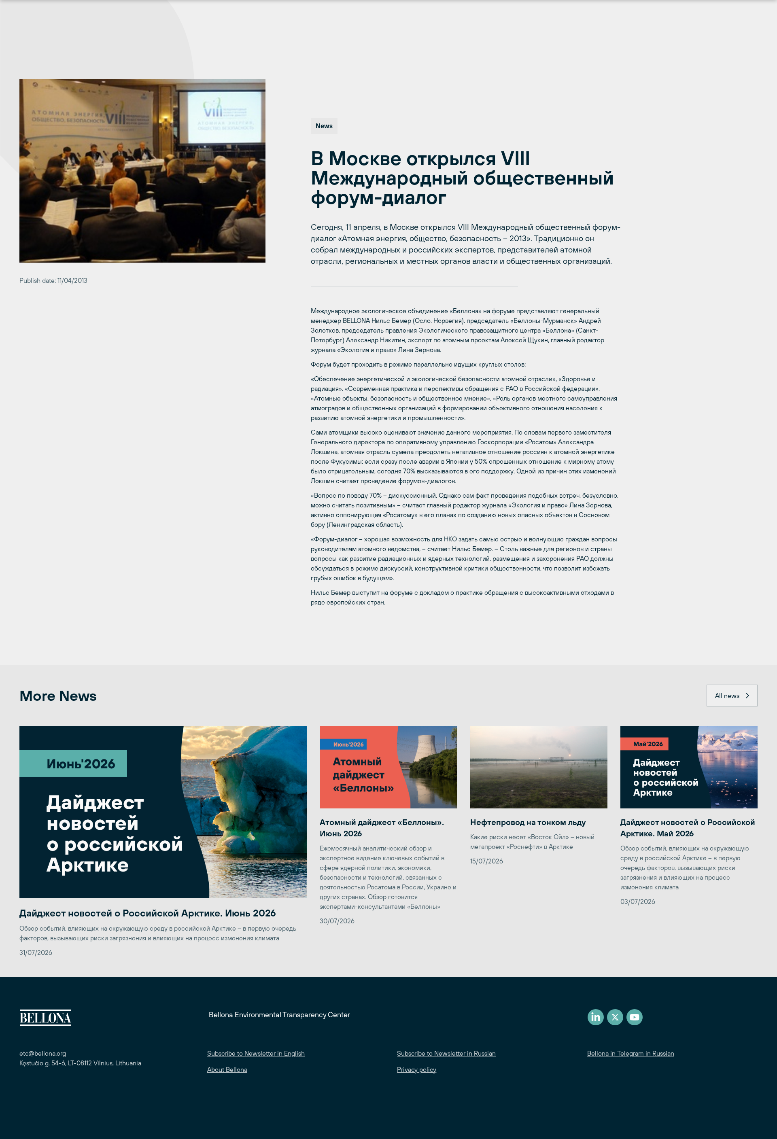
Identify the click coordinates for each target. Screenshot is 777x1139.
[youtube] (634, 1017)
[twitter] (615, 1017)
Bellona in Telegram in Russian (630, 1053)
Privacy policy (416, 1069)
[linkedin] (596, 1017)
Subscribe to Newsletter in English (256, 1053)
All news (727, 695)
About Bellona (227, 1069)
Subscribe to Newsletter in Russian (446, 1053)
